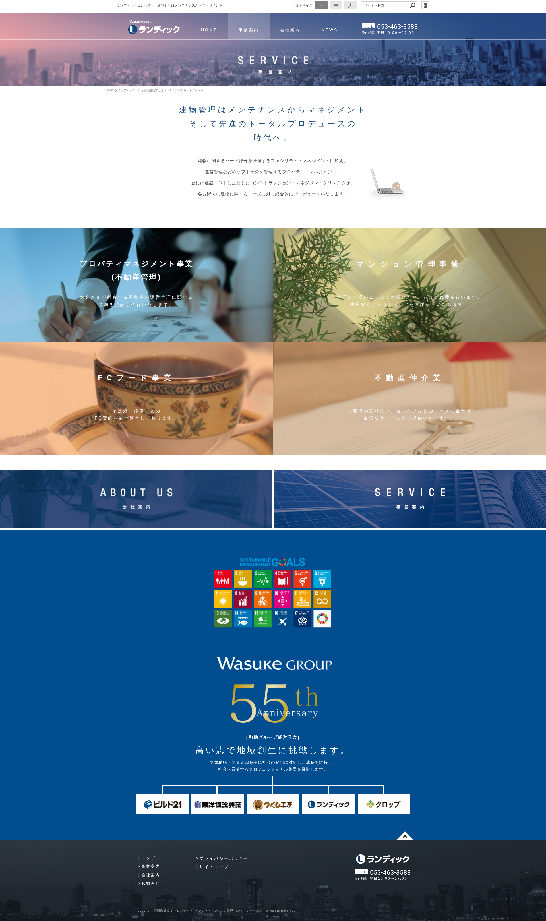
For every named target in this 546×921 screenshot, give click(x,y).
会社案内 (290, 30)
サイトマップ (214, 866)
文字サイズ (304, 5)
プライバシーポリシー (224, 858)
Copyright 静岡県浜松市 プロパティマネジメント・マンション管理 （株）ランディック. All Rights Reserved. (217, 910)
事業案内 (249, 30)
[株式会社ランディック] (154, 27)
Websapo (273, 916)
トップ (148, 858)
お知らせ (150, 883)
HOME (209, 30)
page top (404, 835)
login (425, 5)
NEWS (330, 30)
